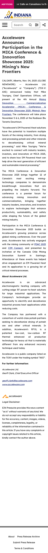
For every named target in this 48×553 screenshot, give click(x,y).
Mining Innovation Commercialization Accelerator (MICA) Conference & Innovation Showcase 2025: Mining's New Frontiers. (24, 107)
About (11, 536)
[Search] (30, 25)
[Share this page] (44, 25)
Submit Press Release (24, 542)
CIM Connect (15, 248)
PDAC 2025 (40, 244)
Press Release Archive (28, 536)
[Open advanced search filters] (36, 25)
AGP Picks (7, 4)
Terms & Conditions (24, 548)
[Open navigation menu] (4, 25)
